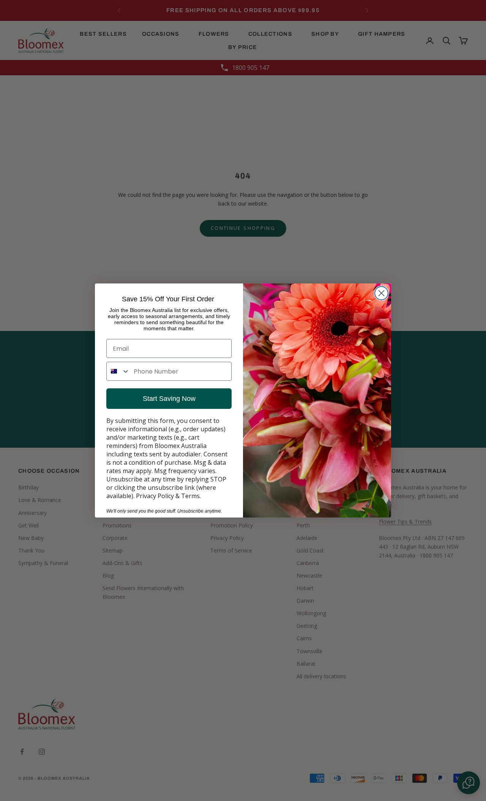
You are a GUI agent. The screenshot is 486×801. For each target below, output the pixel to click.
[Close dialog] (381, 293)
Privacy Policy (155, 496)
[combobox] (118, 371)
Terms (190, 496)
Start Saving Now (169, 398)
